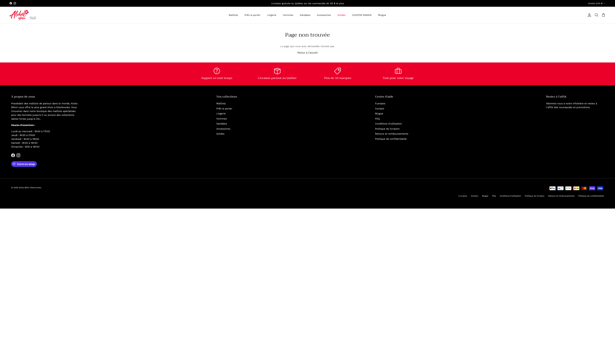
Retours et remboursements (391, 133)
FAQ (377, 118)
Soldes (341, 15)
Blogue (382, 15)
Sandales (305, 15)
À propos (380, 103)
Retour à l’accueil (307, 52)
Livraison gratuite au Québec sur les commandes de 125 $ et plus (307, 3)
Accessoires (324, 15)
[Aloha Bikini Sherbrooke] (23, 15)
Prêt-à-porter (252, 15)
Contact (379, 108)
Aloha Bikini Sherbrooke (30, 187)
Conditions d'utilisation (388, 123)
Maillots (233, 15)
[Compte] (588, 15)
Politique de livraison (387, 128)
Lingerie (271, 15)
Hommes (288, 15)
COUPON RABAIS (362, 15)
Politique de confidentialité (391, 138)
